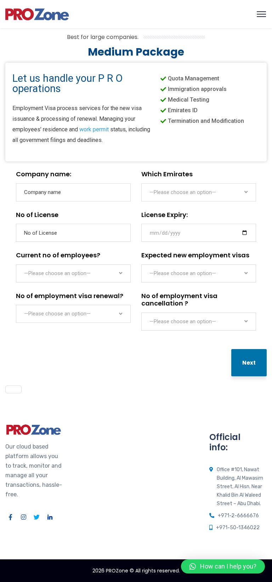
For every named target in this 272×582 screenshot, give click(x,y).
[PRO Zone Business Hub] (37, 13)
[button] (223, 566)
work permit (94, 129)
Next (249, 362)
